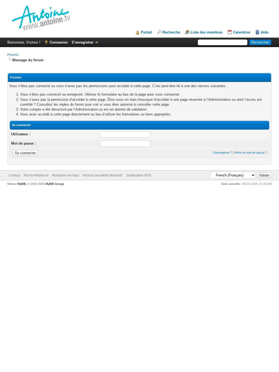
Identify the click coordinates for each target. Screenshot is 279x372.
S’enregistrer (82, 42)
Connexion (59, 42)
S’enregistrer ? (222, 152)
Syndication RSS (138, 175)
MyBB (21, 183)
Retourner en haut (65, 175)
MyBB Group (55, 183)
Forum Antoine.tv (36, 175)
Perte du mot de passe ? (251, 152)
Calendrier (241, 32)
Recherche (171, 32)
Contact (14, 175)
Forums (13, 55)
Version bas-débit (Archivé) (103, 175)
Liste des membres (206, 32)
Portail (146, 32)
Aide (264, 32)
